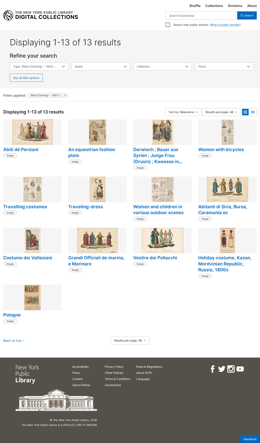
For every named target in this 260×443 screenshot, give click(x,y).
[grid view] (245, 112)
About (252, 6)
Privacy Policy (114, 366)
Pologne (12, 315)
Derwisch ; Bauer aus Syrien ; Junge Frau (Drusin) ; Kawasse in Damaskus (156, 158)
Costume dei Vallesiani (27, 257)
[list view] (252, 112)
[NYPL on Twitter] (221, 369)
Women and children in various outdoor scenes (158, 209)
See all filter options (26, 78)
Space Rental (81, 385)
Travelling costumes (25, 206)
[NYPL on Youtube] (240, 369)
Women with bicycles (221, 149)
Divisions (235, 6)
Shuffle (194, 6)
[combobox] (201, 15)
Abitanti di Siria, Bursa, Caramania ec (222, 209)
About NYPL (144, 372)
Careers (77, 379)
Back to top (12, 340)
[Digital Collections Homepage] (40, 15)
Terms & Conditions (117, 379)
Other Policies (114, 372)
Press (76, 372)
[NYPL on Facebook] (212, 369)
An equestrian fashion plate (91, 152)
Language (143, 379)
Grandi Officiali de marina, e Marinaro (96, 260)
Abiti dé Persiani (20, 149)
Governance (113, 385)
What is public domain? (225, 24)
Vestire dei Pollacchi (155, 257)
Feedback (250, 439)
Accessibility (80, 366)
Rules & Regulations (149, 366)
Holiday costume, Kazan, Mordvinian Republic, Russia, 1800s (225, 263)
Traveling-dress (85, 206)
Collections (214, 6)
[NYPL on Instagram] (231, 369)
